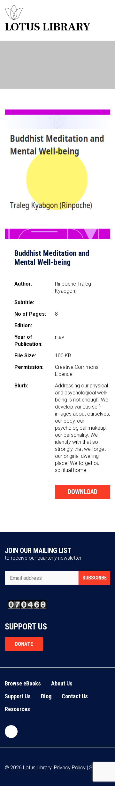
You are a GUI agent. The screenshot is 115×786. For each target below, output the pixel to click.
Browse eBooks (23, 683)
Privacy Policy (70, 768)
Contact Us (75, 696)
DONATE (24, 644)
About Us (62, 683)
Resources (17, 709)
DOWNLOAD (82, 492)
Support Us (18, 696)
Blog (46, 696)
